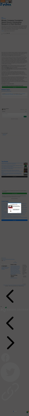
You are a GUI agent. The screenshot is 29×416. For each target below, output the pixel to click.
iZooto (20, 212)
